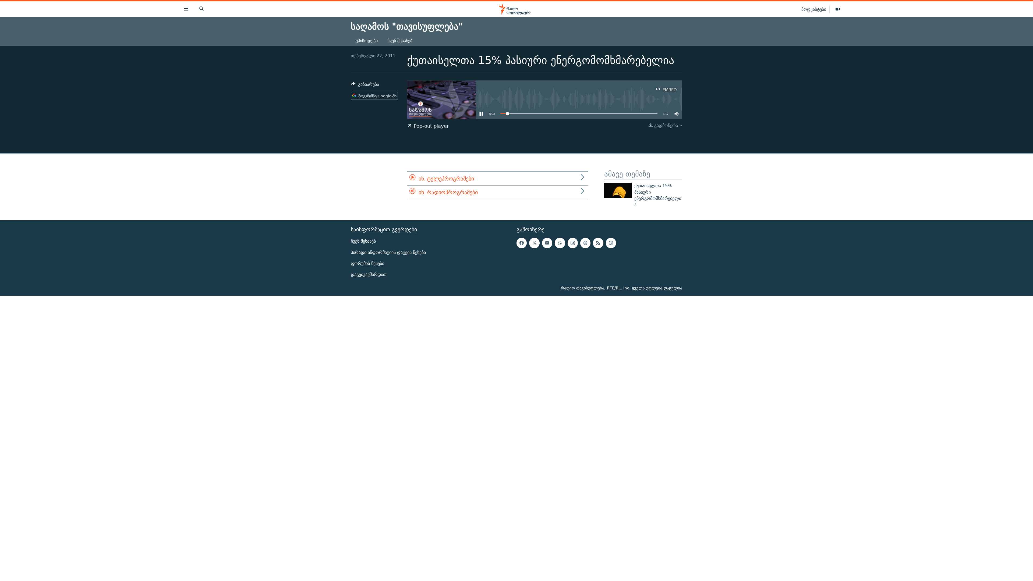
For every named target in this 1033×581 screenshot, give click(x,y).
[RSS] (598, 243)
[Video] (838, 9)
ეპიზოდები (367, 40)
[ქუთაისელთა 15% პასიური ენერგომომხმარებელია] (618, 190)
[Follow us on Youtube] (547, 243)
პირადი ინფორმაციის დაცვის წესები (388, 252)
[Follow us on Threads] (585, 243)
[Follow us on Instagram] (573, 243)
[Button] (365, 85)
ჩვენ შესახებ (399, 40)
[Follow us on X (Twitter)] (534, 243)
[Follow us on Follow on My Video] (560, 243)
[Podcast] (611, 243)
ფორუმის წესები (367, 263)
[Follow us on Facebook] (521, 243)
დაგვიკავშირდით (369, 274)
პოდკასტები (813, 9)
